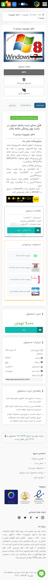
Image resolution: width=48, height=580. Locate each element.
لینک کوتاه (36, 375)
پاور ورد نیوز (38, 477)
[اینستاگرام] (42, 517)
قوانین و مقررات (37, 458)
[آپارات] (19, 517)
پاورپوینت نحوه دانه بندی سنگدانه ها (19, 267)
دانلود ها (33, 14)
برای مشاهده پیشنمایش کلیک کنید (24, 118)
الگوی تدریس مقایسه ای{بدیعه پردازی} (19, 291)
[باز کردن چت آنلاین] (41, 573)
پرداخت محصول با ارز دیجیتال (31, 472)
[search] (14, 4)
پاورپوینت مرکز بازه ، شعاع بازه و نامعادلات (18, 279)
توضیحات (40, 105)
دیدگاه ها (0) (26, 105)
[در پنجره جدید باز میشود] (39, 503)
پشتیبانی (12, 105)
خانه (39, 14)
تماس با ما (39, 463)
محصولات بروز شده (35, 468)
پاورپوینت (24, 14)
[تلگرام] (37, 517)
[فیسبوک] (31, 517)
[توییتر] (25, 517)
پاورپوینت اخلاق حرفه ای (23, 256)
